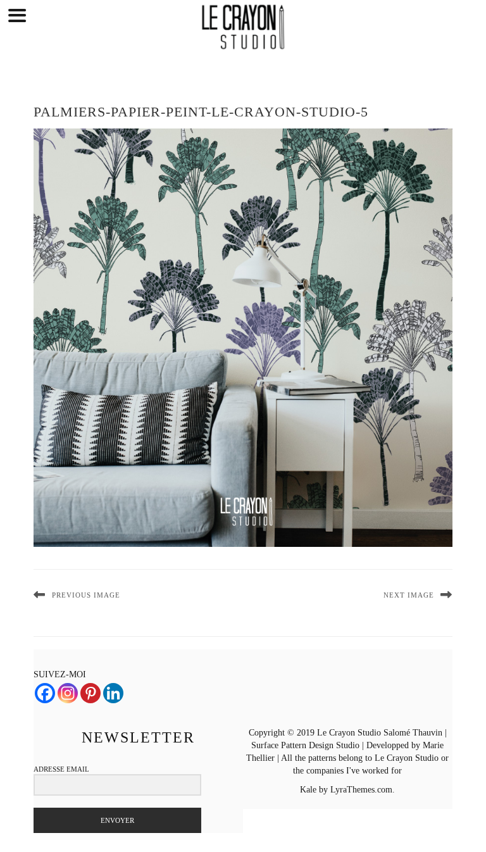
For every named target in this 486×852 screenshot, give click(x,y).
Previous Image (86, 595)
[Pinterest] (90, 693)
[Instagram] (68, 693)
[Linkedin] (113, 693)
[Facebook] (45, 693)
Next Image (408, 595)
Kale (308, 789)
